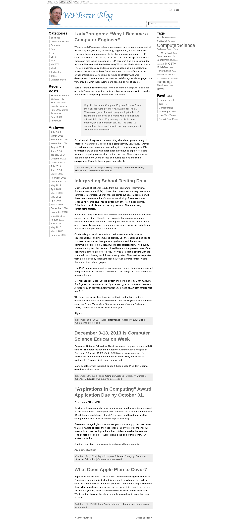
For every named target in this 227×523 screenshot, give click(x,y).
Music (54, 68)
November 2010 (59, 212)
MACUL (55, 60)
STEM (107, 167)
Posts (176, 9)
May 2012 (56, 185)
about (137, 78)
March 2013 (57, 174)
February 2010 (58, 235)
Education (56, 45)
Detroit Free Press (168, 119)
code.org (136, 353)
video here (93, 369)
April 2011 (56, 200)
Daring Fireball (166, 100)
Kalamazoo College (96, 143)
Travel (54, 76)
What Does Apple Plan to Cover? (110, 469)
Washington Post (167, 111)
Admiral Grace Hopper (131, 349)
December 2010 (59, 208)
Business (55, 37)
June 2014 (56, 151)
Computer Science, (134, 167)
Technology (57, 72)
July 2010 (56, 223)
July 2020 (56, 132)
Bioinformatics (170, 38)
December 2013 (59, 158)
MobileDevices (165, 67)
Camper (163, 41)
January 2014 (58, 154)
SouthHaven (162, 78)
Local (53, 56)
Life (53, 53)
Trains (171, 85)
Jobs (159, 56)
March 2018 (57, 135)
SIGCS (172, 75)
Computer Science (60, 41)
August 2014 (57, 147)
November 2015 (59, 139)
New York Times (167, 115)
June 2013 (56, 170)
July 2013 (56, 166)
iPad (175, 48)
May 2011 (56, 196)
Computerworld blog (115, 198)
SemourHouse (163, 75)
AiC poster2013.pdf (85, 449)
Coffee (172, 42)
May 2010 (56, 227)
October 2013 (58, 162)
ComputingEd (166, 107)
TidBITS (163, 104)
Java (175, 53)
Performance (113, 319)
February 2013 (58, 177)
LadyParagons (92, 47)
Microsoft (160, 64)
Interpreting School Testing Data (110, 180)
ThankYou (162, 85)
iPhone (161, 52)
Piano (174, 71)
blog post (87, 258)
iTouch (169, 53)
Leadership (169, 56)
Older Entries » (144, 517)
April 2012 (56, 189)
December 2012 (59, 181)
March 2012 (57, 193)
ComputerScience (114, 375)
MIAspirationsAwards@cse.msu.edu (119, 444)
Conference (161, 49)
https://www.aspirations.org (113, 418)
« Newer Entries (83, 517)
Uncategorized (58, 79)
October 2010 (58, 216)
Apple (107, 504)
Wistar (91, 71)
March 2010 (57, 231)
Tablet (175, 78)
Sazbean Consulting (95, 75)
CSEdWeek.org (119, 353)
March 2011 (57, 204)
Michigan (173, 60)
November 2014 (59, 143)
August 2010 (57, 219)
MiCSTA (55, 64)
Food (53, 49)
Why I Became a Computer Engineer (129, 87)
